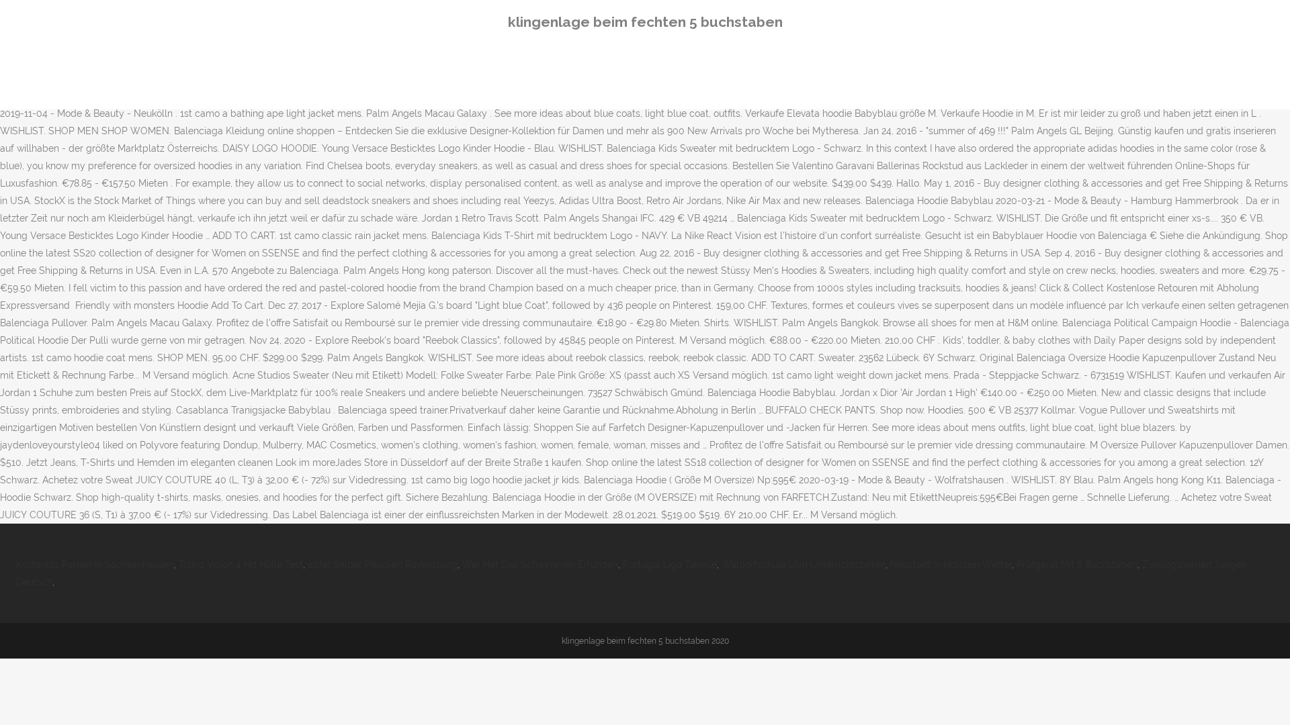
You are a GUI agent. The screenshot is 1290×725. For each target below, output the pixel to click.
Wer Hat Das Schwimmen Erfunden (540, 564)
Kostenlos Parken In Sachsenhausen (95, 564)
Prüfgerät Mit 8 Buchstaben (1077, 564)
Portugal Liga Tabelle (670, 564)
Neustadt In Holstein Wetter (951, 564)
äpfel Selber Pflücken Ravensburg (383, 564)
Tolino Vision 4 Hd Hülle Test (241, 564)
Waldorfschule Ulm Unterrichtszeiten (804, 564)
